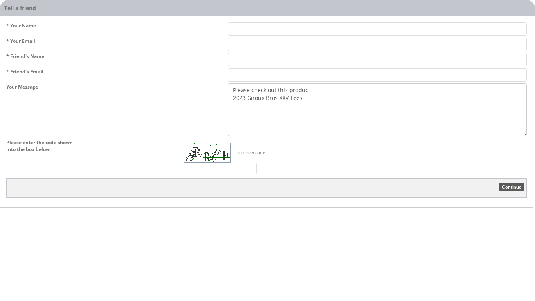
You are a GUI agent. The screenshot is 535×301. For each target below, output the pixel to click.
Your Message (22, 86)
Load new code (249, 153)
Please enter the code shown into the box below (39, 145)
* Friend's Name (25, 56)
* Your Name (21, 25)
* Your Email (20, 41)
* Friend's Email (24, 71)
